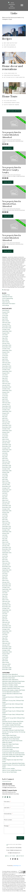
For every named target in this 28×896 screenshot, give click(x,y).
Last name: (7, 807)
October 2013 (6, 568)
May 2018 (4, 477)
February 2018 (6, 483)
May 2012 (4, 596)
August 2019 (5, 451)
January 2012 (5, 603)
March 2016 (5, 521)
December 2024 (6, 345)
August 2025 (5, 333)
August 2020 (5, 432)
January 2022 (6, 404)
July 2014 (4, 554)
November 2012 (6, 585)
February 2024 (6, 362)
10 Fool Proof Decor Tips (10, 73)
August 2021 (5, 413)
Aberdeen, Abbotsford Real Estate (11, 683)
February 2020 (6, 441)
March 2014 (5, 561)
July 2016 (4, 514)
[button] (14, 111)
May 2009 (5, 659)
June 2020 (5, 436)
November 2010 (6, 627)
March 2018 (5, 481)
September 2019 (6, 449)
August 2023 (5, 373)
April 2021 (5, 418)
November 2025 (6, 327)
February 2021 (6, 422)
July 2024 (5, 354)
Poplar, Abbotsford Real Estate (10, 747)
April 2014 (5, 559)
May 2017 (4, 497)
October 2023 (6, 369)
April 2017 (5, 498)
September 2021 (6, 411)
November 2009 (6, 648)
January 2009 (6, 666)
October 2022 (6, 388)
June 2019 (5, 455)
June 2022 (5, 395)
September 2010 (6, 631)
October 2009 (6, 650)
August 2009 (5, 653)
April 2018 (5, 479)
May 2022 (5, 397)
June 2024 (5, 355)
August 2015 (5, 533)
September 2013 (6, 570)
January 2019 (5, 463)
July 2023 (5, 374)
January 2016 (5, 524)
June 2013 (5, 575)
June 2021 (5, 415)
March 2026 (5, 320)
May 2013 (4, 577)
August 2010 (5, 633)
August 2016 (5, 512)
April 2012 (5, 598)
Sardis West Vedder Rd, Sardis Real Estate (13, 754)
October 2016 (6, 509)
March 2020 (5, 439)
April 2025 (5, 340)
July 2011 (4, 613)
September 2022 (7, 390)
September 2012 (6, 589)
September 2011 (6, 610)
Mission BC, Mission (19, 278)
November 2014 (6, 549)
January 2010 (6, 645)
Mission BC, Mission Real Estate (7, 279)
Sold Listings (5, 305)
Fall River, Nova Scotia (10, 100)
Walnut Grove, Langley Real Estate (8, 287)
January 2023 (6, 385)
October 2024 (6, 348)
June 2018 (5, 476)
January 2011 (5, 624)
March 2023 (5, 381)
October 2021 (6, 409)
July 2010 (4, 634)
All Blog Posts (6, 295)
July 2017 (4, 493)
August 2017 (5, 491)
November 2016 (6, 507)
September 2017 (6, 490)
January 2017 (5, 503)
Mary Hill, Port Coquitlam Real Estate (8, 278)
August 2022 (5, 392)
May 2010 (4, 638)
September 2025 (6, 331)
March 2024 (5, 361)
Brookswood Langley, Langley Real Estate (13, 690)
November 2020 (6, 427)
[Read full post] (14, 123)
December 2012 (6, 584)
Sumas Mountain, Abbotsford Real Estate (12, 285)
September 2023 (7, 371)
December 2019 (6, 444)
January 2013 (5, 582)
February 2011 (6, 622)
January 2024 (6, 364)
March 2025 (5, 341)
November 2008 (6, 669)
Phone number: (8, 819)
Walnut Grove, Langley (21, 286)
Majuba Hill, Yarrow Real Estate (20, 276)
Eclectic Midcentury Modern (11, 104)
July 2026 (5, 313)
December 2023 (6, 366)
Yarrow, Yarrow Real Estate (19, 287)
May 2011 (4, 617)
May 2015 (4, 538)
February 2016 (6, 523)
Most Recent (5, 310)
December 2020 (6, 425)
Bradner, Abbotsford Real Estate (18, 261)
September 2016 (6, 510)
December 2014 (6, 547)
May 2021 (4, 416)
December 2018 (6, 465)
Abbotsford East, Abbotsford (13, 257)
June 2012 (5, 594)
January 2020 (6, 442)
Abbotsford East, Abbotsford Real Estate (16, 210)
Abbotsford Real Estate (15, 258)
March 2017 (5, 500)
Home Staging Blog (7, 298)
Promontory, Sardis (14, 280)
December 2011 (6, 605)
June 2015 (5, 537)
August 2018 (5, 472)
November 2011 (6, 606)
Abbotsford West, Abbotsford (10, 679)
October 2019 (6, 448)
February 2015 (6, 544)
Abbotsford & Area (7, 296)
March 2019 (5, 460)
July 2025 (5, 334)
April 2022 (5, 399)
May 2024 (5, 357)
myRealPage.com (17, 865)
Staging (8, 283)
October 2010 (6, 629)
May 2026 (4, 317)
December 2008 (6, 667)
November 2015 (6, 528)
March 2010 (5, 641)
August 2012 (5, 591)
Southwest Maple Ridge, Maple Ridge (12, 756)
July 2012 (4, 592)
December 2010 (6, 625)
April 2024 (5, 359)
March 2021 (5, 420)
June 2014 (5, 556)
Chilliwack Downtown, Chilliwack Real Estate (10, 265)
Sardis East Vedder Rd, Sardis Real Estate (14, 281)
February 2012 (6, 601)
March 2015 (5, 542)
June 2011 (5, 615)
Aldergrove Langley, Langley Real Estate (16, 176)
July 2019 (4, 453)
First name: (7, 801)
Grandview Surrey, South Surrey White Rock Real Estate (12, 273)
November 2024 (6, 347)
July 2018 (4, 474)
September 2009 (7, 652)
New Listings (5, 300)
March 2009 (5, 662)
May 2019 (4, 456)
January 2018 (6, 484)
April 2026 (5, 319)
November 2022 (6, 387)
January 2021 (5, 423)
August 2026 (5, 312)
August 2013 (5, 571)
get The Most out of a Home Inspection (14, 77)
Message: (6, 825)
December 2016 (6, 505)
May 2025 (4, 338)
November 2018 (6, 467)
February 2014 (6, 563)
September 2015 (6, 531)
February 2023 (6, 383)
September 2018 (6, 470)
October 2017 (6, 488)
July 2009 (5, 655)
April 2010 (5, 639)
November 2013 (6, 566)
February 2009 (6, 664)
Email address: (8, 813)
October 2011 (5, 608)
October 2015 (6, 530)
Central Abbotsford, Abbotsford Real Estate (14, 264)
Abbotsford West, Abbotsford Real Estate (14, 259)
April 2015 (4, 540)
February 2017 (6, 502)
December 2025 (6, 326)
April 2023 (5, 380)
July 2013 (4, 573)
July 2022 (5, 394)
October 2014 (6, 551)
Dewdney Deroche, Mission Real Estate (14, 271)
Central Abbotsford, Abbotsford (10, 691)
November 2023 (6, 368)
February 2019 (6, 462)
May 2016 (4, 517)
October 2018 (6, 469)
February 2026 (6, 322)
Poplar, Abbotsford (17, 279)
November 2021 (6, 408)
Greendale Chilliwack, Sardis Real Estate (9, 274)
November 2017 (6, 486)
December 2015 (6, 526)
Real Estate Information (8, 303)
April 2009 (5, 660)
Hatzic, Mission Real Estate (19, 275)
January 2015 (5, 545)
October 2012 (6, 587)
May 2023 (5, 378)
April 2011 (4, 619)
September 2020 (7, 430)
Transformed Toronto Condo (11, 102)
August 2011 (5, 612)
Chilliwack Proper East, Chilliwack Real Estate (15, 267)
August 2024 (5, 352)
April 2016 (4, 519)
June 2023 (5, 376)
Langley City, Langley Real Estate (8, 276)
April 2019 (5, 458)
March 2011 (5, 620)
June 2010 (5, 636)
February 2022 (6, 402)
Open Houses (6, 302)
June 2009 (5, 657)
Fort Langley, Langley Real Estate (17, 272)
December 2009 (6, 646)
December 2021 (6, 406)
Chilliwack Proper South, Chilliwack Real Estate (10, 268)
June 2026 (5, 315)
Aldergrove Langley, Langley (16, 260)
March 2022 (5, 401)
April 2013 (5, 578)
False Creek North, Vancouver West (12, 723)
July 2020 (5, 434)
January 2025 (6, 343)
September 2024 (7, 350)
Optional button (14, 111)
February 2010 (6, 643)
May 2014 (4, 558)
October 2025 (6, 329)
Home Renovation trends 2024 (12, 75)
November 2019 (6, 446)
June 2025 (5, 336)
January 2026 (6, 324)
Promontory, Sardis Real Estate (10, 751)
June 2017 (5, 495)
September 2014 (6, 552)
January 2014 (5, 565)
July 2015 (4, 535)
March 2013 (5, 580)
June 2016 (5, 516)
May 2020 (5, 437)
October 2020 (6, 429)
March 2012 (5, 599)
